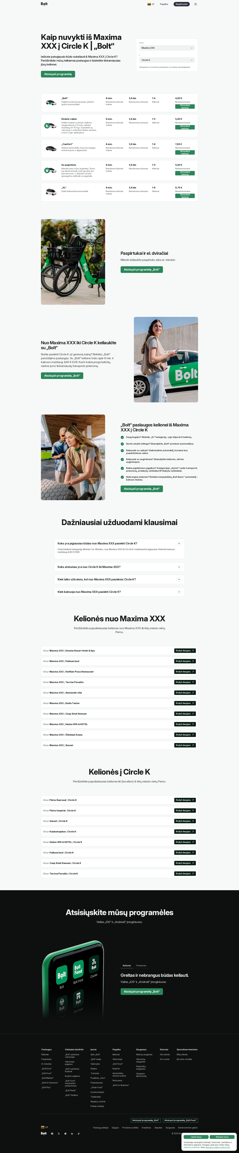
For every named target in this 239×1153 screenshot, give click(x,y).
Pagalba (164, 4)
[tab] (127, 965)
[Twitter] (59, 1133)
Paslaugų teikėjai (100, 1127)
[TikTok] (78, 1133)
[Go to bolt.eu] (44, 4)
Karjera (94, 1068)
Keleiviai (116, 1054)
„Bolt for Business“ (49, 1082)
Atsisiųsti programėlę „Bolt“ (142, 269)
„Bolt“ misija (96, 1059)
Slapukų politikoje (192, 1147)
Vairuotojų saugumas (140, 1060)
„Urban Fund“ (97, 1087)
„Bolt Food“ (46, 1073)
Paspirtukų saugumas (141, 1067)
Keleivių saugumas (144, 1054)
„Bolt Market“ (47, 1078)
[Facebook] (52, 1133)
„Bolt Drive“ (46, 1068)
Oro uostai (164, 1059)
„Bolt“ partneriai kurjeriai (72, 1070)
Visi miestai (165, 1054)
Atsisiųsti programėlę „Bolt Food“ (180, 1120)
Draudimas (146, 1127)
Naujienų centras (98, 1101)
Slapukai (158, 1127)
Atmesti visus (222, 1137)
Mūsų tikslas (182, 1054)
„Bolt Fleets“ (70, 1090)
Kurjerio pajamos (72, 1076)
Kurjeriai (116, 1068)
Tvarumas (95, 1073)
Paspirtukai (46, 1059)
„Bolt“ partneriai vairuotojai (72, 1055)
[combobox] (167, 48)
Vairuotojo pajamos (69, 1062)
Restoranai (117, 1080)
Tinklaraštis (96, 1097)
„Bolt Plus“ (46, 1087)
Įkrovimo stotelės (184, 1059)
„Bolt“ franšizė (71, 1095)
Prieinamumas (97, 1082)
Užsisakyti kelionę (185, 106)
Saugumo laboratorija (141, 1074)
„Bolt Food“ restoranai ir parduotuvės (70, 1083)
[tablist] (135, 965)
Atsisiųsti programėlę (58, 74)
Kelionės (45, 1054)
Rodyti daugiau (183, 650)
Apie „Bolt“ (95, 1054)
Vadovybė (95, 1064)
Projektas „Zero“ (98, 1078)
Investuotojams (97, 1092)
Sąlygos (115, 1127)
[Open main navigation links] (195, 4)
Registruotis (182, 4)
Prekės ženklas (97, 1106)
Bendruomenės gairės (188, 1127)
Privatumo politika (130, 1127)
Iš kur (141, 43)
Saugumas (170, 1127)
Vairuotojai (117, 1059)
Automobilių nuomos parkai (119, 1074)
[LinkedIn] (72, 1133)
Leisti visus (196, 1137)
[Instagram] (65, 1133)
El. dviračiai (46, 1064)
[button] (179, 543)
